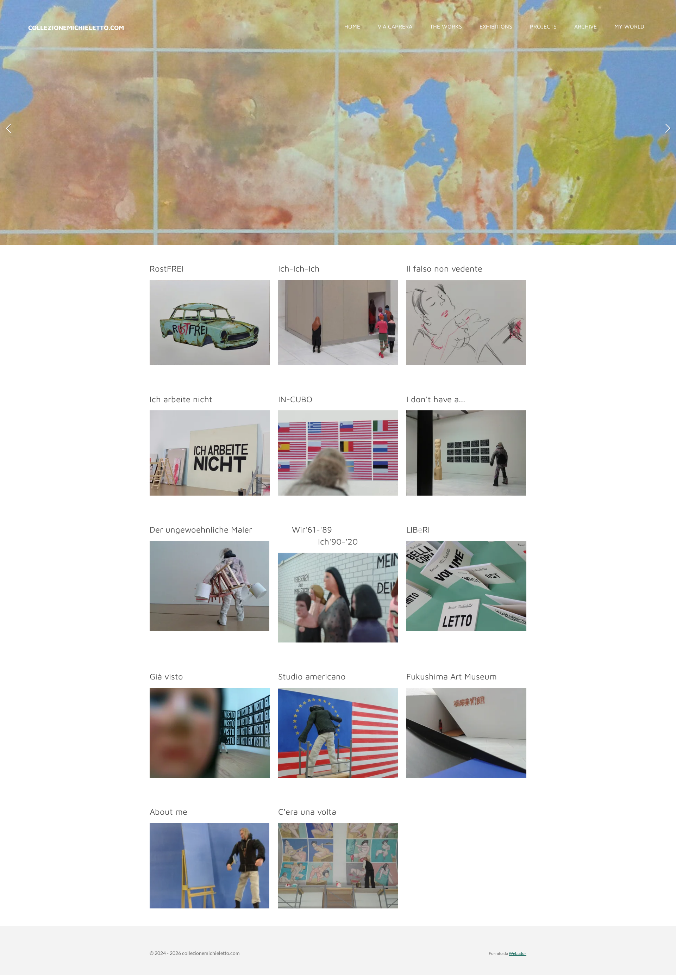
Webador (517, 953)
